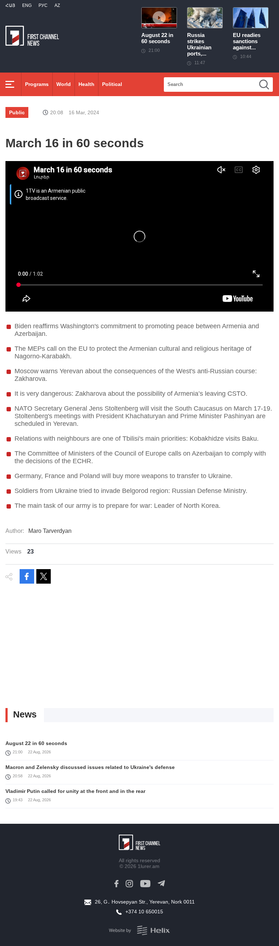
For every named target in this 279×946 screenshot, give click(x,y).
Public (17, 112)
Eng (27, 5)
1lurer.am (148, 866)
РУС (43, 5)
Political (112, 84)
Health (86, 84)
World (63, 84)
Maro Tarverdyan (50, 531)
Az (57, 5)
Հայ (10, 5)
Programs (37, 84)
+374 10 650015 (144, 911)
